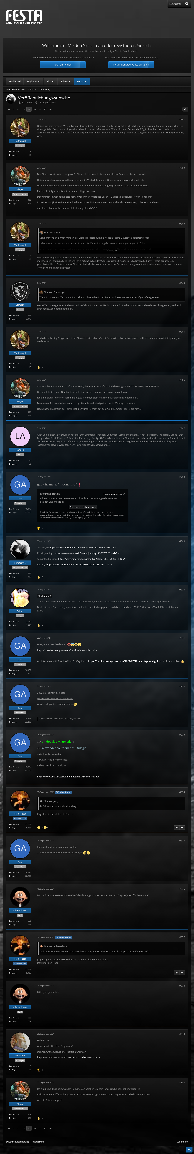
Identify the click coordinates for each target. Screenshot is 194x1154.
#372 (182, 686)
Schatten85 (46, 595)
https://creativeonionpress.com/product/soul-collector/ (66, 650)
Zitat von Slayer (52, 232)
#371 (182, 637)
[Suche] (187, 3)
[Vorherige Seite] (9, 109)
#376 (182, 888)
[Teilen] (185, 109)
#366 (182, 379)
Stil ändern (182, 1141)
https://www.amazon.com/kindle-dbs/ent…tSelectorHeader (68, 776)
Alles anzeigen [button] (110, 250)
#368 (182, 476)
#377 (182, 937)
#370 (182, 589)
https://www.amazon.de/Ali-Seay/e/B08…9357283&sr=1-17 (77, 564)
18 (23, 109)
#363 (182, 223)
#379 (182, 1034)
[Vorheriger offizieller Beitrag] (176, 827)
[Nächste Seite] (50, 109)
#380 (182, 1082)
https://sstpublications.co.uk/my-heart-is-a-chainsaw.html (67, 1057)
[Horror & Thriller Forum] (24, 17)
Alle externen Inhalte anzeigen (82, 507)
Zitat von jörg (51, 801)
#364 (182, 283)
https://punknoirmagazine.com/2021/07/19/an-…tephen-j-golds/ (124, 661)
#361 (182, 119)
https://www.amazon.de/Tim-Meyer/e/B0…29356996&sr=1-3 (81, 547)
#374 (182, 792)
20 (34, 109)
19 (29, 109)
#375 (182, 840)
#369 (182, 541)
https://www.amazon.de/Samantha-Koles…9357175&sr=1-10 (90, 558)
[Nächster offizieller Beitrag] (182, 827)
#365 (182, 331)
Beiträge (13, 155)
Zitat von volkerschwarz (56, 946)
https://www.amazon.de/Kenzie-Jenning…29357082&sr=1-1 (86, 553)
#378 (182, 985)
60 (44, 109)
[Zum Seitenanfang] (189, 1149)
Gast (64, 718)
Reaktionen (14, 151)
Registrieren (175, 3)
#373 (182, 734)
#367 (182, 428)
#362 (182, 167)
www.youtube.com (112, 493)
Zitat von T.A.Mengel (54, 292)
